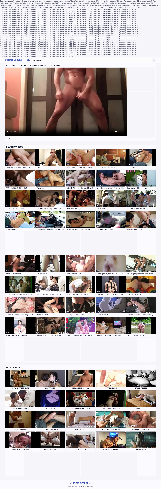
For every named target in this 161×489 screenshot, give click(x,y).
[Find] (153, 60)
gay (8, 138)
